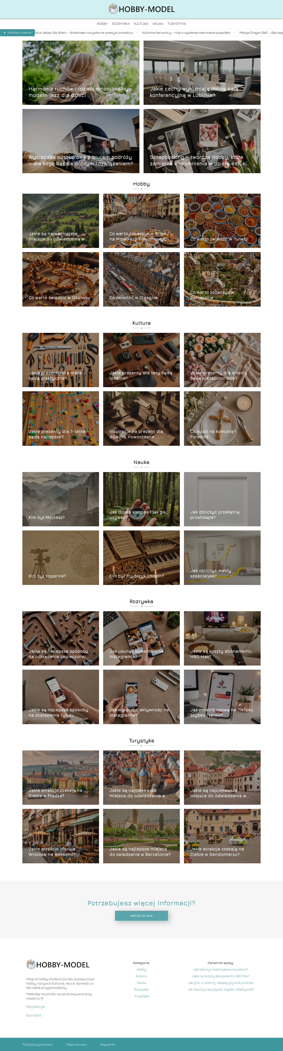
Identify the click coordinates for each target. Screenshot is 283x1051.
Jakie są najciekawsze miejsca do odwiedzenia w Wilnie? (218, 793)
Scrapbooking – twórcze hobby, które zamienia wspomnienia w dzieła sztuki (198, 160)
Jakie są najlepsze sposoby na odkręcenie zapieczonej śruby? (58, 654)
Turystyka (141, 740)
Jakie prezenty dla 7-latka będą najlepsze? (57, 434)
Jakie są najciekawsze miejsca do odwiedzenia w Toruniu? (137, 793)
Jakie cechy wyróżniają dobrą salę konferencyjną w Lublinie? (194, 92)
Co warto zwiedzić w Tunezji (219, 239)
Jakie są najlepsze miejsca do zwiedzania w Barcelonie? (140, 852)
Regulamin (107, 1044)
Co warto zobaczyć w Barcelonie (212, 295)
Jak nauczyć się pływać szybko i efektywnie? (221, 989)
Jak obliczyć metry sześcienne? (210, 573)
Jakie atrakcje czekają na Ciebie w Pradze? (55, 793)
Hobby (141, 184)
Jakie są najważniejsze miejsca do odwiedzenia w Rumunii (57, 236)
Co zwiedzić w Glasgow (133, 297)
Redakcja (35, 1006)
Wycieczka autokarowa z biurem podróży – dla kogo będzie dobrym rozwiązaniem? (81, 160)
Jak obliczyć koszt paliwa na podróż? (221, 969)
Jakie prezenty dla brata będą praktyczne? (55, 375)
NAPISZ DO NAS (141, 915)
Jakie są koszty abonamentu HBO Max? (221, 654)
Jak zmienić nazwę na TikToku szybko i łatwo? (221, 712)
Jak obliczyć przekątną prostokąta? (214, 515)
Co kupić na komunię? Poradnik (213, 434)
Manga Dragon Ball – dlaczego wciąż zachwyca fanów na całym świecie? (193, 32)
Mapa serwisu (76, 1044)
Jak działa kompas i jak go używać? (137, 515)
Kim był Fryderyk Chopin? (136, 576)
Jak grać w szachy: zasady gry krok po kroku (221, 983)
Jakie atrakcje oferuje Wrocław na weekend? (52, 852)
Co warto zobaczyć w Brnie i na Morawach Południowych (139, 236)
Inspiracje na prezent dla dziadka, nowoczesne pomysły (136, 434)
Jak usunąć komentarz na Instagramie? (136, 654)
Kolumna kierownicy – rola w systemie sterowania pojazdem (86, 32)
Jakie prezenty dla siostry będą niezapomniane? (218, 375)
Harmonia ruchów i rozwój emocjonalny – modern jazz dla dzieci (81, 92)
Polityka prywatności (37, 1044)
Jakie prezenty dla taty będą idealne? (140, 375)
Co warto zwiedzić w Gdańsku (59, 297)
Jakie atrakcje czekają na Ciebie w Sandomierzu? (217, 852)
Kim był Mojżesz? (47, 517)
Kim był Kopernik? (47, 576)
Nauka (141, 462)
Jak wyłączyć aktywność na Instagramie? (139, 712)
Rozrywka (141, 601)
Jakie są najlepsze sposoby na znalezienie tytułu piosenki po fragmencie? (58, 712)
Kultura (141, 323)
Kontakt (33, 1015)
